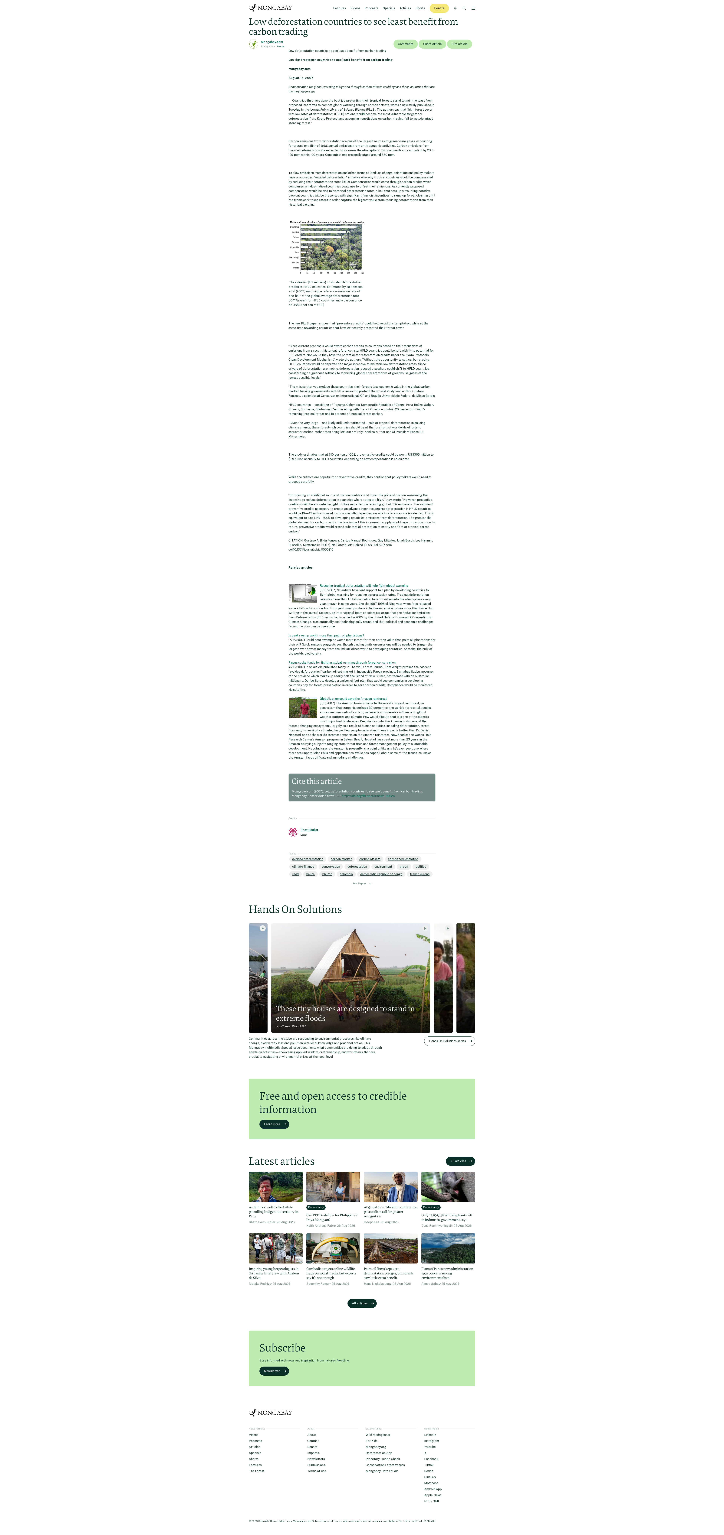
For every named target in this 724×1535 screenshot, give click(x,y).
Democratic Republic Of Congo (381, 874)
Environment (383, 866)
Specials (389, 8)
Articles (405, 8)
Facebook (431, 1459)
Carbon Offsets (369, 859)
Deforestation (357, 866)
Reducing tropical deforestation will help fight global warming (364, 585)
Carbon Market (341, 859)
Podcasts (371, 8)
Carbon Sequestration (403, 859)
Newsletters (316, 1459)
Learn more (272, 1124)
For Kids (371, 1441)
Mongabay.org (376, 1447)
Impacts (313, 1453)
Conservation (331, 866)
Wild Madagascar (378, 1435)
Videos (355, 8)
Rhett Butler (309, 830)
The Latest (256, 1471)
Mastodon (431, 1483)
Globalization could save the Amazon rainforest (353, 699)
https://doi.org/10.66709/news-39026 (368, 796)
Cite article (460, 44)
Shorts (420, 8)
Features (339, 8)
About (311, 1435)
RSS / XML (432, 1501)
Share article (432, 44)
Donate (439, 8)
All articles (458, 1161)
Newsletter (272, 1371)
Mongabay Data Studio (382, 1471)
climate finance (303, 866)
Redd (295, 874)
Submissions (316, 1465)
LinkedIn (430, 1435)
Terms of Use (316, 1471)
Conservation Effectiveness (385, 1465)
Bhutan (327, 874)
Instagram (431, 1441)
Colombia (346, 874)
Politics (421, 866)
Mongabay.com (272, 42)
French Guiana (419, 874)
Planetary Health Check (383, 1459)
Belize (280, 46)
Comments (405, 44)
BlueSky (430, 1477)
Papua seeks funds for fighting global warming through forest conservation (342, 662)
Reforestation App (379, 1453)
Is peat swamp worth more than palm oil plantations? (326, 635)
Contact (313, 1441)
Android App (433, 1489)
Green (404, 866)
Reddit (428, 1471)
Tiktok (428, 1465)
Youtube (430, 1447)
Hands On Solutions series (447, 1041)
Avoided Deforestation (307, 859)
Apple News (432, 1495)
